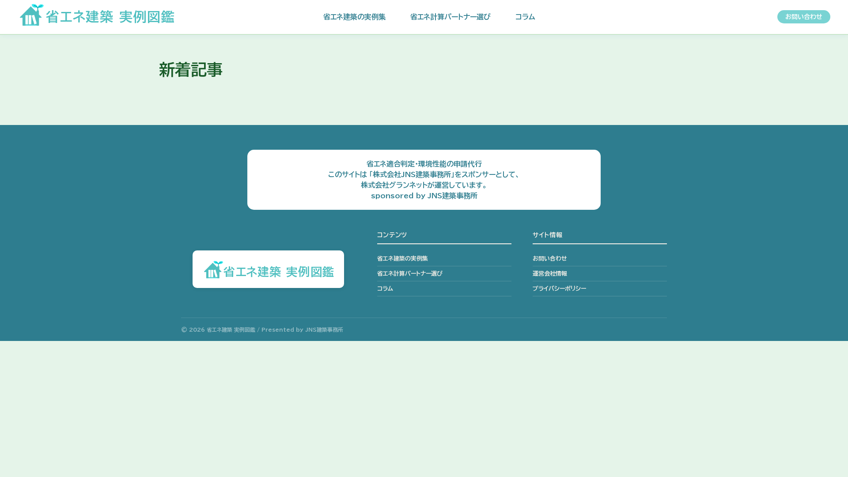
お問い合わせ (803, 17)
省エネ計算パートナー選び (450, 16)
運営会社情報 (550, 273)
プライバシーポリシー (559, 289)
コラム (525, 16)
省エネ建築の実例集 (354, 16)
